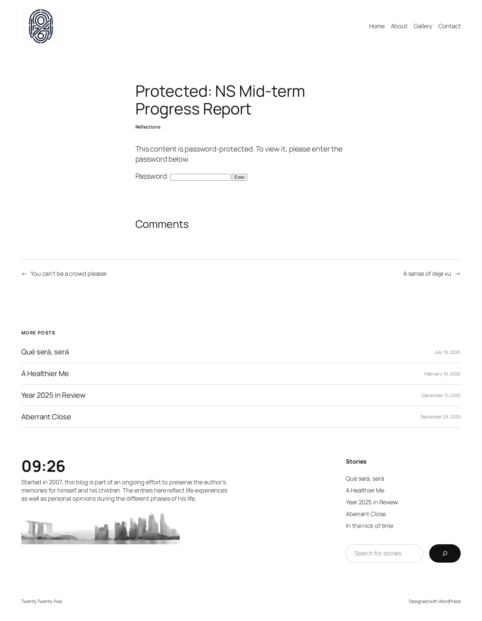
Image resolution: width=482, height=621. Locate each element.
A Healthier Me (45, 374)
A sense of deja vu (427, 273)
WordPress (450, 601)
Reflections (148, 127)
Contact (449, 26)
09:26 (43, 465)
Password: (152, 176)
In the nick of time (369, 526)
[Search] (445, 553)
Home (377, 26)
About (399, 26)
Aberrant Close (46, 417)
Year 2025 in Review (53, 395)
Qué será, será (45, 352)
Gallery (423, 26)
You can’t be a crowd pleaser (69, 273)
